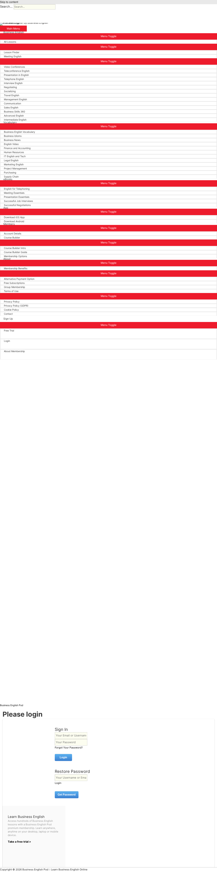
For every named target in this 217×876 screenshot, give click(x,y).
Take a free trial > (19, 841)
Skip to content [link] (9, 2)
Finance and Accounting (17, 148)
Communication (12, 103)
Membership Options (15, 256)
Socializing (10, 91)
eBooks (7, 179)
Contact (8, 313)
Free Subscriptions (14, 282)
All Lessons (10, 41)
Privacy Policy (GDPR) (16, 305)
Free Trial (9, 330)
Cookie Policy (11, 309)
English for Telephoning (17, 188)
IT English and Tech (15, 156)
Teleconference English (16, 70)
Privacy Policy (11, 301)
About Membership (14, 351)
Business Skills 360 (14, 111)
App (5, 208)
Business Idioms (13, 135)
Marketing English (14, 164)
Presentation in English (16, 75)
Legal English (11, 160)
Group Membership (14, 287)
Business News (12, 140)
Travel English (11, 95)
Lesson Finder (11, 52)
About (7, 259)
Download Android (14, 221)
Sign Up (8, 318)
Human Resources (14, 152)
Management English (15, 99)
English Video (11, 144)
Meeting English (12, 56)
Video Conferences (14, 66)
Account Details (12, 233)
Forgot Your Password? (69, 747)
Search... (6, 6)
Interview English (13, 83)
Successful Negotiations (17, 205)
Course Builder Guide (15, 252)
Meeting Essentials (14, 192)
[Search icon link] (4, 359)
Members (9, 224)
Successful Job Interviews (18, 201)
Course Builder (12, 237)
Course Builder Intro (15, 248)
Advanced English (14, 115)
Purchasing (10, 172)
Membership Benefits (15, 268)
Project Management (15, 168)
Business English (13, 32)
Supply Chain (11, 176)
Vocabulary (10, 122)
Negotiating (10, 87)
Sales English (11, 107)
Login (7, 340)
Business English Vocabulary (19, 131)
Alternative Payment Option (19, 278)
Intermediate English (15, 119)
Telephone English (14, 79)
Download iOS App (14, 217)
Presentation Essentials (16, 196)
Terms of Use (11, 291)
